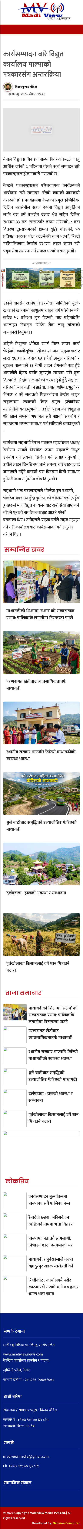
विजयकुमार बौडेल (26, 87)
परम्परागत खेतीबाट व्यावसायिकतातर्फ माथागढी (36, 685)
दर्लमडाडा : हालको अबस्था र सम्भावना (36, 893)
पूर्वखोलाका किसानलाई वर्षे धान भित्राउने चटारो (37, 967)
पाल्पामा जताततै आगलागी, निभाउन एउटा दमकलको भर (51, 1242)
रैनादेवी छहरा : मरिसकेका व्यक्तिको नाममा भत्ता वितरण (51, 1221)
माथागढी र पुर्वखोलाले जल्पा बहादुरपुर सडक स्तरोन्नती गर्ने (51, 1263)
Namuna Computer (66, 1523)
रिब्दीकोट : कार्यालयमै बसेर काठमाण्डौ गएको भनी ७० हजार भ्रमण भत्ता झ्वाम (54, 1287)
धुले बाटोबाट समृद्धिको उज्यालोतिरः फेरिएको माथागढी (41, 826)
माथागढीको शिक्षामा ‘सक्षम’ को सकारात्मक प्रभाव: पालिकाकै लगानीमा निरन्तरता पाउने (40, 614)
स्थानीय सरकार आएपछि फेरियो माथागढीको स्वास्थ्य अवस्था (41, 755)
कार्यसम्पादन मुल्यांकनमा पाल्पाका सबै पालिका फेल (49, 1200)
